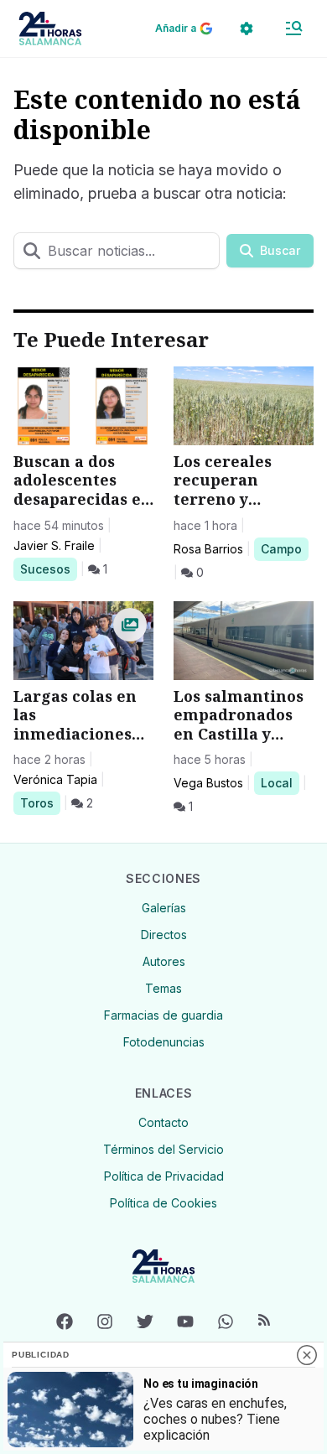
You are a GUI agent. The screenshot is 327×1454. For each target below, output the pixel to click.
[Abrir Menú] (293, 28)
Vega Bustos (208, 783)
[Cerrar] (307, 1355)
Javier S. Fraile (54, 545)
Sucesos (48, 568)
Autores (164, 961)
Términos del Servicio (163, 1149)
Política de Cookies (163, 1203)
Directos (164, 934)
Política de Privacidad (164, 1176)
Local (279, 782)
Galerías (164, 908)
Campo (284, 548)
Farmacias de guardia (163, 1015)
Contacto (163, 1122)
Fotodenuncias (164, 1042)
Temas (163, 988)
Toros (39, 802)
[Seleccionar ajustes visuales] (246, 28)
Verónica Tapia (55, 779)
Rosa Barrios (208, 549)
